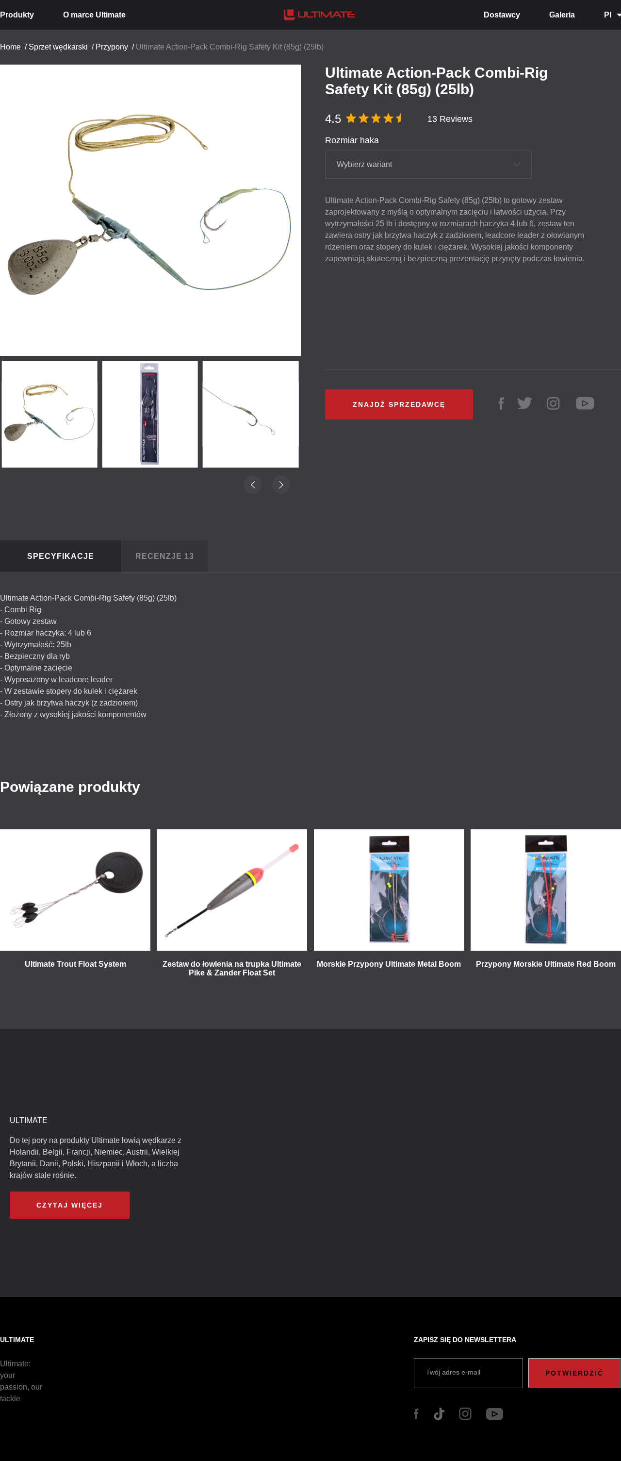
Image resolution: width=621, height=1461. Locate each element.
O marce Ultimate (94, 15)
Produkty (17, 15)
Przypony (112, 47)
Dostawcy (502, 15)
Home (10, 47)
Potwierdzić (574, 1373)
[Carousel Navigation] (155, 207)
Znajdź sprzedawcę (399, 404)
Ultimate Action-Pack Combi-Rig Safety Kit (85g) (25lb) (230, 47)
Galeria (562, 15)
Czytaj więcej (69, 1205)
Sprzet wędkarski (58, 47)
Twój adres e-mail (453, 1372)
